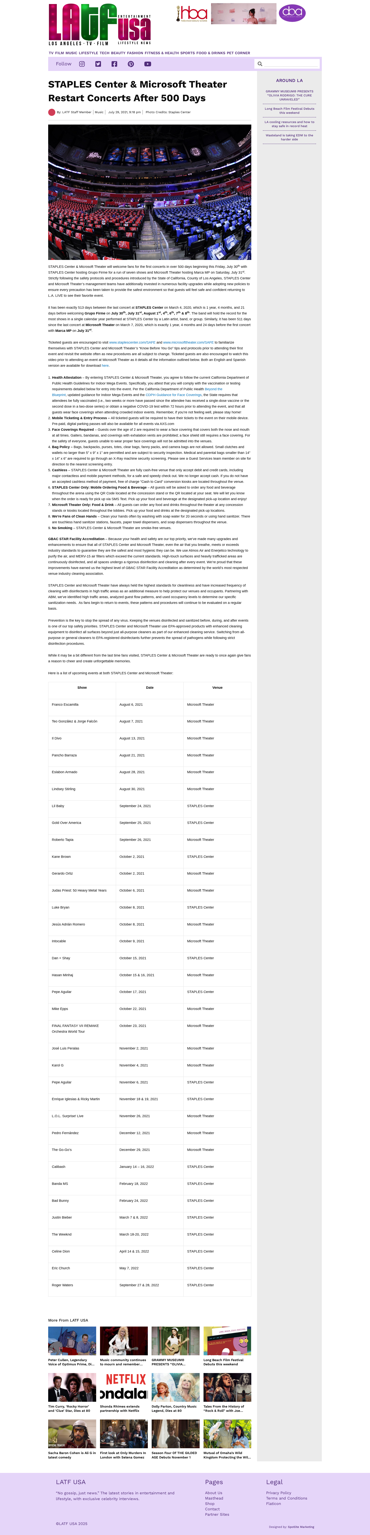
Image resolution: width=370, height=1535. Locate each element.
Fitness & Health (162, 53)
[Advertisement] (244, 36)
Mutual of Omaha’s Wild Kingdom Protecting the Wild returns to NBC (227, 1455)
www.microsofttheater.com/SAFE (188, 342)
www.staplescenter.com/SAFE (132, 342)
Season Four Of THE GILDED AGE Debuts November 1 (174, 1455)
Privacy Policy (278, 1492)
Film (59, 53)
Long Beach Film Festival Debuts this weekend (223, 1362)
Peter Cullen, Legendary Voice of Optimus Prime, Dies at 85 (71, 1362)
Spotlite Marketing (301, 1527)
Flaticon (273, 1503)
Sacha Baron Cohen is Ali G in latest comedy (72, 1455)
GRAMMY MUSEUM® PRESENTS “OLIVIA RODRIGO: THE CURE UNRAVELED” (169, 1362)
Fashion (135, 53)
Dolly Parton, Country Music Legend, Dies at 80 (174, 1408)
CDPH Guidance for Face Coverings (174, 395)
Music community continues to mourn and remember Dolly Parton (123, 1362)
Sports (187, 53)
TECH (104, 53)
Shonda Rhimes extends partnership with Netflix (120, 1408)
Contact (212, 1509)
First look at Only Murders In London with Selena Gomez (123, 1455)
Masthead (214, 1498)
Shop (210, 1503)
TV (51, 53)
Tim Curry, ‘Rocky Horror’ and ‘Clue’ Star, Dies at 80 (69, 1408)
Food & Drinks (210, 53)
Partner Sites (217, 1514)
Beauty (118, 53)
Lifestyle (88, 53)
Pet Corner (238, 53)
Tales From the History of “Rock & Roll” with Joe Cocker (224, 1408)
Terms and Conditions (286, 1498)
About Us (213, 1492)
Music (71, 53)
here (105, 366)
